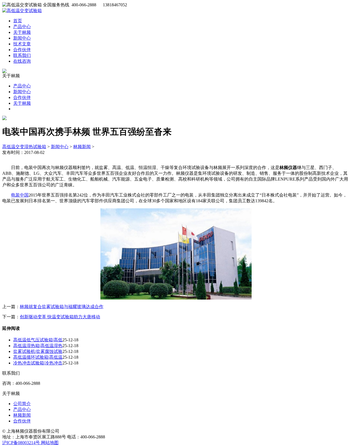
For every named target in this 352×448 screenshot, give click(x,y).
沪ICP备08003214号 (21, 442)
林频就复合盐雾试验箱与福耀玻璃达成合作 (61, 306)
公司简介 (22, 403)
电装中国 (20, 195)
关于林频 (22, 32)
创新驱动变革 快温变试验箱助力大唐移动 (60, 316)
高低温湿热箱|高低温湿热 (37, 345)
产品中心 (22, 26)
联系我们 (22, 55)
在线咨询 (22, 61)
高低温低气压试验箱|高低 (37, 340)
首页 (17, 20)
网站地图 (50, 442)
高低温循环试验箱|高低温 (37, 357)
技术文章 (22, 44)
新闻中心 (22, 38)
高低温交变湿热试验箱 (24, 146)
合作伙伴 (22, 49)
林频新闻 (82, 146)
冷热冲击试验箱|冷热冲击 (37, 363)
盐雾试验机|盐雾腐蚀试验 (37, 351)
